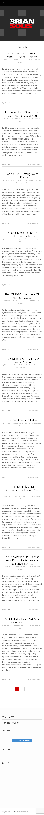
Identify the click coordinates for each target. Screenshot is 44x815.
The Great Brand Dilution (22, 420)
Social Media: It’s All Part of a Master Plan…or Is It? (22, 620)
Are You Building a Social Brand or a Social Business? (22, 55)
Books (30, 59)
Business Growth (36, 59)
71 (5, 411)
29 (5, 164)
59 (5, 285)
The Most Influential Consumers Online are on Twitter (22, 490)
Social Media (21, 62)
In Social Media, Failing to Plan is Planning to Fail (22, 234)
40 (5, 610)
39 (5, 223)
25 (5, 349)
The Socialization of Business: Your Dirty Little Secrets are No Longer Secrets (22, 560)
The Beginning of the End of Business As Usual (22, 360)
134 (5, 547)
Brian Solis (22, 24)
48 (5, 103)
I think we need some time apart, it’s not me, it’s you (22, 113)
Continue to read (32, 103)
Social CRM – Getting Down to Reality (22, 175)
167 (5, 679)
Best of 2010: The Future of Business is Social (22, 295)
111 (5, 477)
